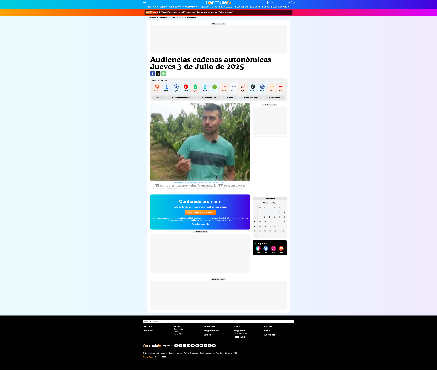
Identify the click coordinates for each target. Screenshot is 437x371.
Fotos (213, 6)
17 (255, 226)
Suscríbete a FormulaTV (200, 212)
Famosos (255, 6)
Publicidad (219, 353)
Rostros (267, 326)
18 (260, 226)
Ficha (159, 97)
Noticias (153, 6)
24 (255, 231)
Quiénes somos (149, 353)
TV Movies (178, 333)
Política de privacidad (174, 353)
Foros (265, 6)
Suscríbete (269, 334)
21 (275, 226)
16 (284, 221)
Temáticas (251, 97)
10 (255, 221)
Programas (225, 6)
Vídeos (205, 6)
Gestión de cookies (207, 353)
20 (270, 226)
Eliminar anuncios (219, 24)
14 (275, 221)
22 (279, 226)
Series (163, 6)
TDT (209, 97)
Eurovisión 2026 (240, 333)
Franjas (230, 97)
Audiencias (175, 6)
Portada (148, 326)
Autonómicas (190, 17)
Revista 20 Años (280, 6)
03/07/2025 (177, 17)
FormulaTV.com (148, 357)
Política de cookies (191, 353)
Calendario (178, 329)
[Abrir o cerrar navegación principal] (144, 2)
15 (280, 221)
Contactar (228, 353)
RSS (235, 353)
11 (260, 221)
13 (270, 221)
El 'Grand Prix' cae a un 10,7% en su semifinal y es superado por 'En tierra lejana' (189, 12)
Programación (191, 6)
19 (265, 226)
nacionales (182, 97)
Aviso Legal (160, 353)
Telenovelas (241, 6)
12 (265, 221)
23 (284, 226)
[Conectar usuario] (293, 2)
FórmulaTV (153, 17)
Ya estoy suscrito (200, 224)
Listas (176, 331)
